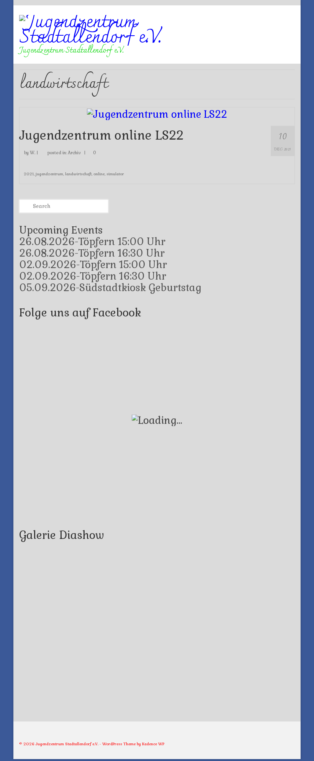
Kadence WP (153, 743)
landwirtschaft (78, 173)
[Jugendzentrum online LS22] (157, 113)
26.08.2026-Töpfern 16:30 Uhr (92, 253)
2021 (29, 173)
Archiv (74, 152)
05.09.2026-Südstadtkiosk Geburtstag (110, 287)
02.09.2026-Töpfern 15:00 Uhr (93, 264)
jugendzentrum (49, 173)
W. (32, 152)
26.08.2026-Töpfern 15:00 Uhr (92, 241)
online (99, 173)
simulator (115, 173)
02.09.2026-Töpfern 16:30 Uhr (92, 276)
